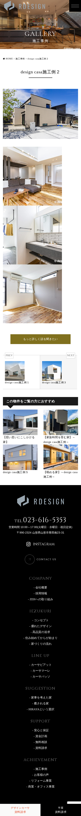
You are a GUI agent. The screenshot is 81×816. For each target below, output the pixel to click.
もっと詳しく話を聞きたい (40, 339)
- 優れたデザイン (40, 626)
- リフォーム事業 (40, 780)
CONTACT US (46, 559)
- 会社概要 (40, 587)
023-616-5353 (40, 520)
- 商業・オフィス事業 (40, 786)
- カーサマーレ (40, 670)
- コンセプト (40, 620)
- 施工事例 (40, 768)
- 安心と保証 (40, 730)
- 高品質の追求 (40, 632)
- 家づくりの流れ (40, 643)
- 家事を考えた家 (40, 697)
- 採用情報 (40, 593)
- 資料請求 (40, 748)
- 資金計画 (40, 736)
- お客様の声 (40, 774)
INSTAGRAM (44, 544)
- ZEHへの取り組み (40, 599)
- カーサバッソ (40, 676)
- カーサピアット (40, 664)
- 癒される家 (40, 703)
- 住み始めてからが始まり (40, 637)
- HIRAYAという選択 (40, 709)
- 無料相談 (40, 742)
